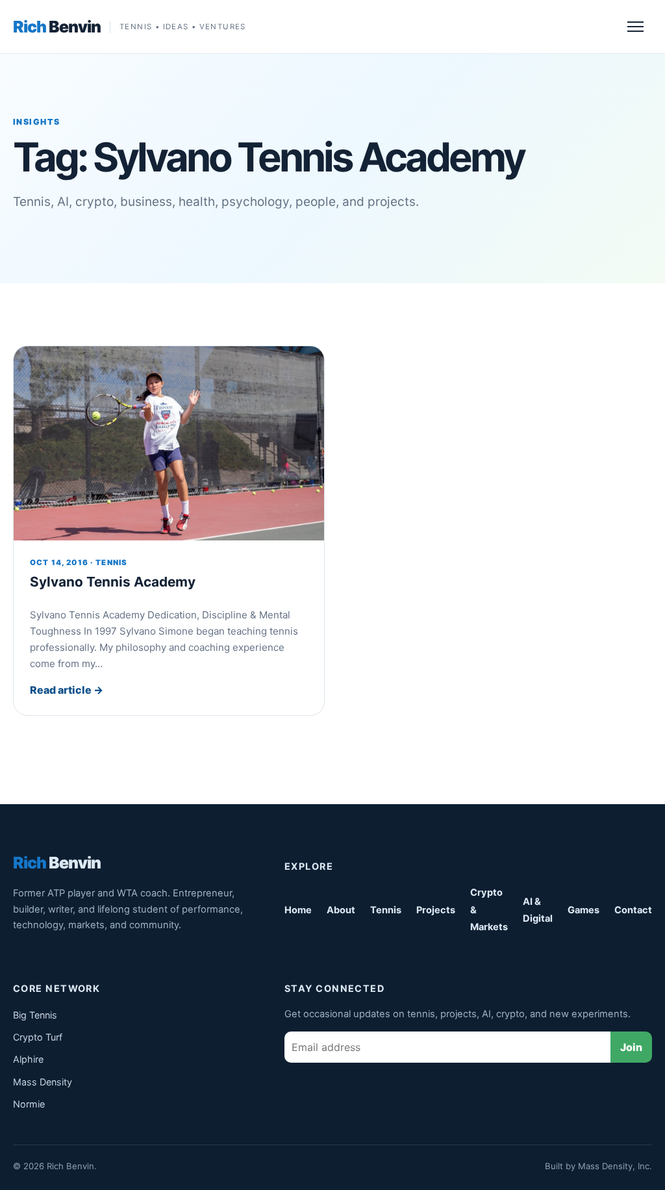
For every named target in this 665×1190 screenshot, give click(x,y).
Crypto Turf (37, 1037)
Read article (66, 689)
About (341, 910)
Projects (435, 910)
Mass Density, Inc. (615, 1166)
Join (631, 1047)
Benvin (57, 26)
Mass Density (42, 1081)
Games (583, 910)
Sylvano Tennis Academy (112, 582)
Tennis (385, 910)
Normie (29, 1103)
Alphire (28, 1059)
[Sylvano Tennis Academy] (169, 443)
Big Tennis (35, 1014)
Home (298, 910)
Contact (633, 910)
